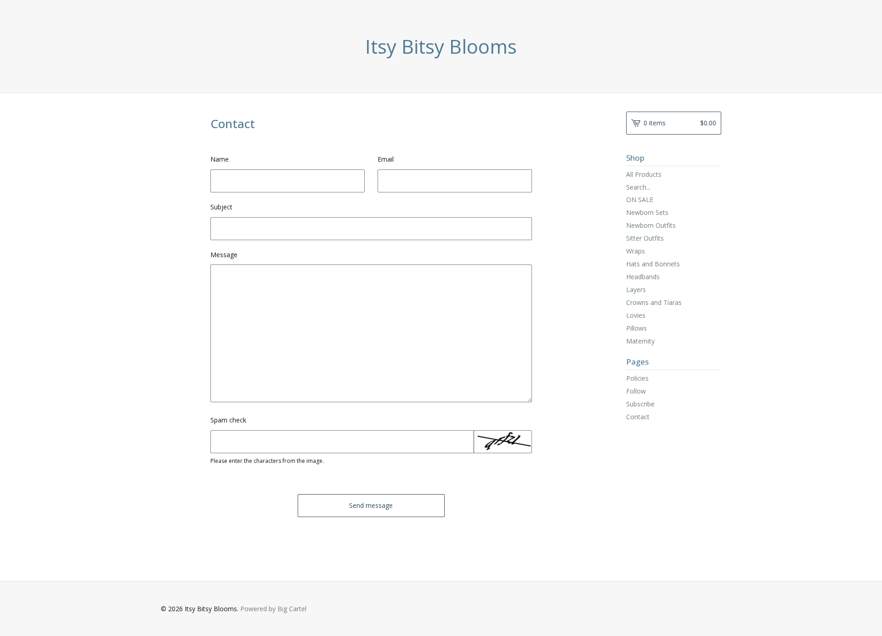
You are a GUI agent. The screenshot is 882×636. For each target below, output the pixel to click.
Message (223, 254)
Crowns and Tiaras (654, 302)
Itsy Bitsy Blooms (441, 46)
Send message (371, 505)
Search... (638, 187)
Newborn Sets (647, 212)
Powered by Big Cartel (273, 608)
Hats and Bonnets (653, 263)
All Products (644, 174)
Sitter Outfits (645, 238)
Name (219, 159)
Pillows (636, 328)
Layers (636, 289)
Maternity (640, 341)
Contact (638, 416)
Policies (637, 378)
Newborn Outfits (651, 225)
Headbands (643, 276)
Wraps (635, 251)
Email (386, 159)
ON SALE (639, 199)
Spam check (228, 420)
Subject (221, 207)
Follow (636, 391)
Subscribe (640, 404)
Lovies (635, 315)
